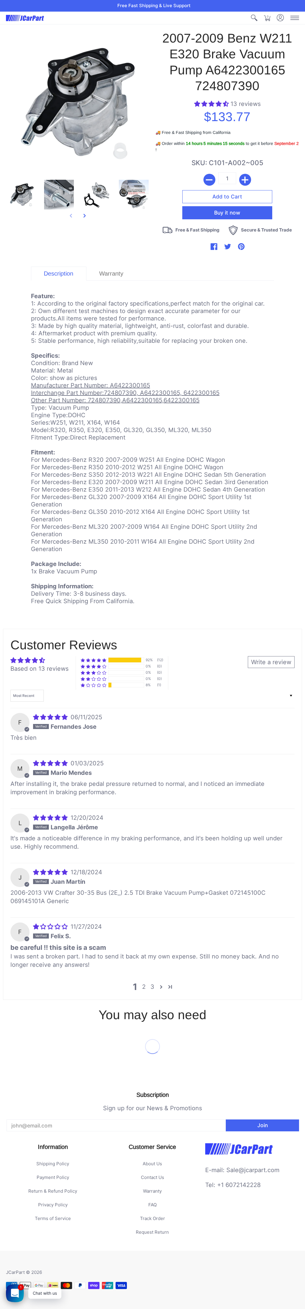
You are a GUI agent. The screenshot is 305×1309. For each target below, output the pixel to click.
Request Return (152, 1232)
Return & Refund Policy (52, 1191)
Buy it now (227, 212)
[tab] (58, 274)
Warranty (152, 1191)
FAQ (152, 1205)
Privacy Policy (53, 1205)
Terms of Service (53, 1218)
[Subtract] (209, 180)
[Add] (245, 180)
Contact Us (152, 1177)
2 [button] (144, 986)
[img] (51, 717)
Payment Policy (53, 1177)
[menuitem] (254, 18)
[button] (254, 18)
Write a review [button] (271, 662)
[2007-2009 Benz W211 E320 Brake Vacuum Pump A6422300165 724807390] (22, 194)
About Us (152, 1163)
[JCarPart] (25, 18)
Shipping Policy (52, 1163)
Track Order (152, 1218)
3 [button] (152, 986)
